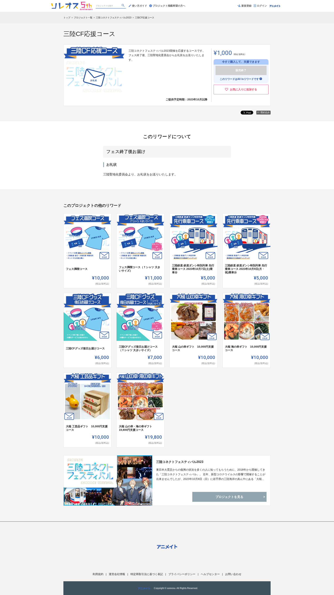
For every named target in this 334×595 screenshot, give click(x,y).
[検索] (123, 6)
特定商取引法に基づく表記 (146, 574)
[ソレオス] (72, 3)
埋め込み (265, 112)
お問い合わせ (233, 574)
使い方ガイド (139, 5)
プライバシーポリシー (181, 574)
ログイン (262, 5)
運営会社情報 (117, 574)
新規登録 (246, 5)
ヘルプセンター (210, 574)
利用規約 (98, 574)
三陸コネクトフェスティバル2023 (179, 461)
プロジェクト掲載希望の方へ (169, 5)
